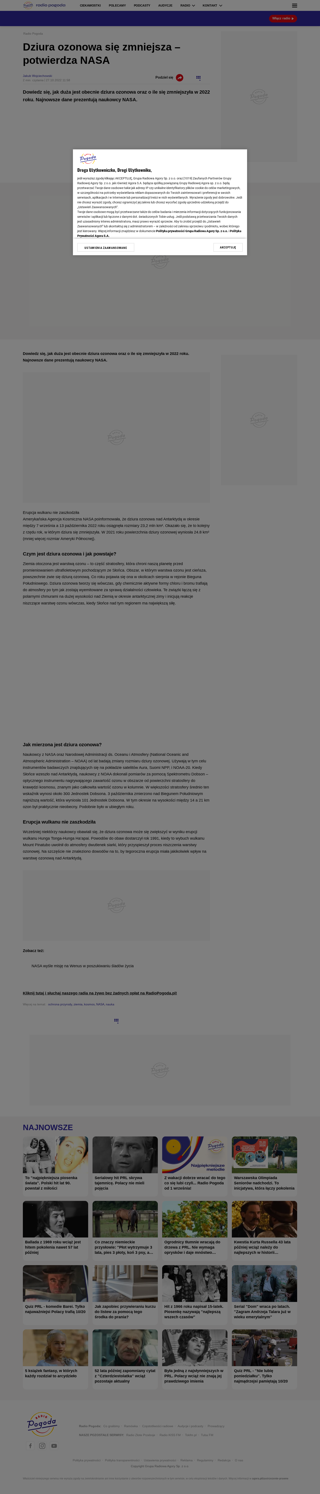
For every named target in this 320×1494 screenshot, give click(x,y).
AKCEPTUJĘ (228, 247)
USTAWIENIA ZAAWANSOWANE (105, 248)
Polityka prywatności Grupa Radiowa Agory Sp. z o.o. (192, 231)
